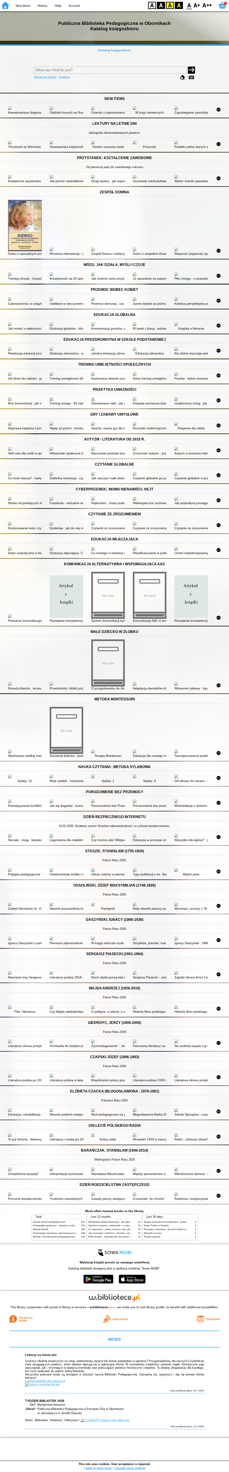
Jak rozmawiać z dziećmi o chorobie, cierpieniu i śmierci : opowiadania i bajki (127, 1233)
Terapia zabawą (152, 1236)
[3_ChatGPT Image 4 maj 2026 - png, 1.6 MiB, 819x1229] (105, 1420)
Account (74, 5)
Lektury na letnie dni (41, 1355)
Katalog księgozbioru (114, 50)
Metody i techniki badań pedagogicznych (54, 1236)
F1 (197, 5)
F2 (207, 5)
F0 (189, 5)
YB (170, 5)
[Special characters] (191, 77)
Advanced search (45, 77)
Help (58, 5)
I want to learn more (98, 1468)
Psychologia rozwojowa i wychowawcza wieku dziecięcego (63, 1233)
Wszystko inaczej (152, 1233)
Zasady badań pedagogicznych (49, 1222)
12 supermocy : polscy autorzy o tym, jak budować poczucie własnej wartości (127, 1229)
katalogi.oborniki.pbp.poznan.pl (45, 1381)
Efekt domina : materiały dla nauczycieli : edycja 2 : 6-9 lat (118, 1236)
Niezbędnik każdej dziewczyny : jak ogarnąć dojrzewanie (117, 1222)
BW (161, 5)
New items (23, 5)
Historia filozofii (40, 1229)
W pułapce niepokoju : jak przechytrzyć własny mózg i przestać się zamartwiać (184, 1229)
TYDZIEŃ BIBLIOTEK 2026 (44, 1401)
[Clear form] (182, 77)
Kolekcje (64, 77)
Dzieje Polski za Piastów (156, 1225)
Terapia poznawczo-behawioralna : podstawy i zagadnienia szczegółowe (181, 1222)
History (42, 5)
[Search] (191, 70)
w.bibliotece (101, 1307)
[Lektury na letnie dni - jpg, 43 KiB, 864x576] (42, 1384)
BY (178, 5)
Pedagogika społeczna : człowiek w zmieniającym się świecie (64, 1225)
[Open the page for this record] (26, 108)
